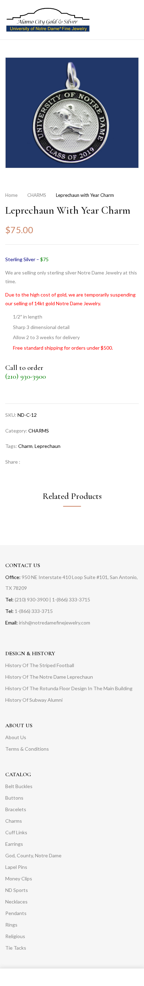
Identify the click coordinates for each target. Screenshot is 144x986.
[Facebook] (29, 462)
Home (11, 195)
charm (25, 446)
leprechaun (47, 446)
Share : (12, 462)
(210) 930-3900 (25, 376)
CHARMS (36, 195)
